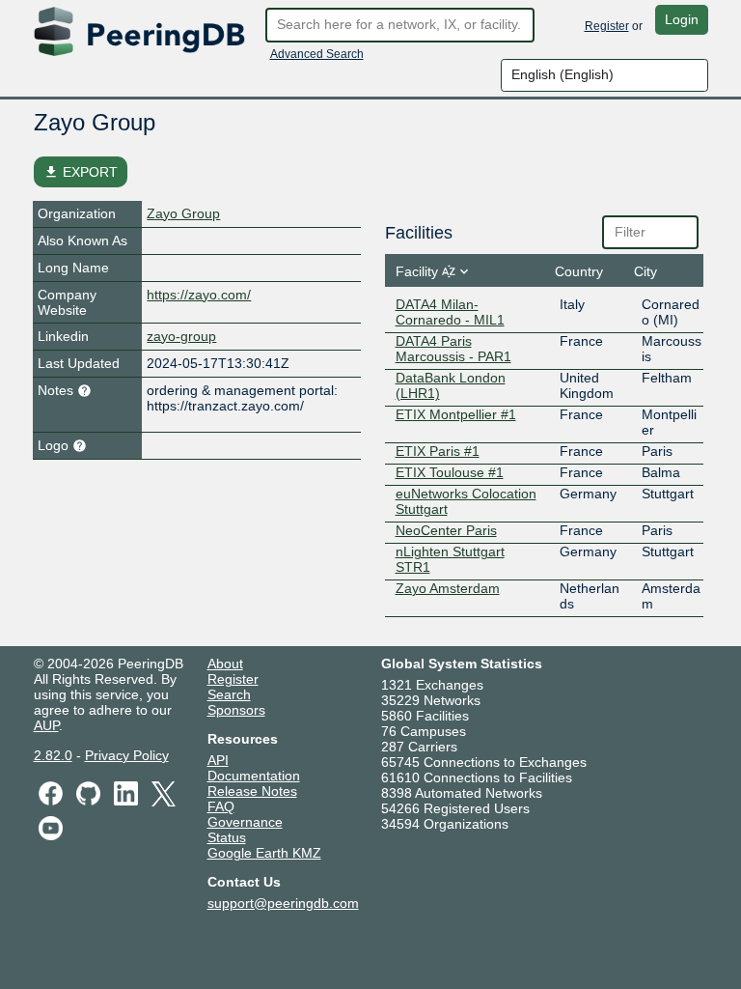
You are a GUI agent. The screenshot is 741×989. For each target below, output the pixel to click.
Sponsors (236, 710)
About (225, 663)
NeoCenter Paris (446, 530)
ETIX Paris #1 (438, 451)
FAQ (220, 806)
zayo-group (181, 336)
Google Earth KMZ (264, 853)
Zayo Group (183, 213)
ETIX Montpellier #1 (456, 414)
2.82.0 (53, 755)
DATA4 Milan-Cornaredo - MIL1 (450, 312)
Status (226, 837)
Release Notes (252, 791)
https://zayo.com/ (199, 294)
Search (229, 694)
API (218, 760)
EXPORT (80, 172)
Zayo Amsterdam (448, 588)
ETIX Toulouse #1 (450, 472)
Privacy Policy (127, 755)
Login (682, 19)
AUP (46, 725)
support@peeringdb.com (283, 903)
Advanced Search (317, 54)
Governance (245, 822)
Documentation (253, 775)
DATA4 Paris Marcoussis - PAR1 (453, 348)
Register (607, 26)
